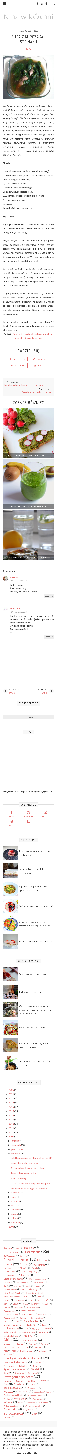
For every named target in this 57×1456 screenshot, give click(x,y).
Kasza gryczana (33, 1307)
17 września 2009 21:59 (19, 612)
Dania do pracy (29, 1271)
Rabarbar (23, 1366)
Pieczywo (38, 1347)
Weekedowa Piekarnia (42, 1392)
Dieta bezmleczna (13, 1278)
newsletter (11, 826)
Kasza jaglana (10, 1311)
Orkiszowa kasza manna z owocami (36, 906)
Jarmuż (7, 1304)
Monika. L (16, 608)
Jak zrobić (42, 1300)
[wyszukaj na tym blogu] (53, 3)
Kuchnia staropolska (13, 1325)
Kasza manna (28, 1314)
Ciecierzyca (39, 1264)
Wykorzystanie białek (12, 1406)
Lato (44, 1325)
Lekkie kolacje (37, 334)
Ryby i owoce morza (14, 1369)
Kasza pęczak (9, 1318)
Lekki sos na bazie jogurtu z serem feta (30, 1188)
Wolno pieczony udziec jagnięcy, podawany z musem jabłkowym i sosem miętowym (35, 1010)
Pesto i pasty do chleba (16, 1347)
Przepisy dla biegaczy (15, 1362)
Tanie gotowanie (13, 1387)
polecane (43, 1351)
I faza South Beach (21, 334)
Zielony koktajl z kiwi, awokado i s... (28, 506)
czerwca (15, 1201)
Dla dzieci (8, 1282)
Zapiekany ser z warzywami (32, 1027)
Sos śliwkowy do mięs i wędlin (34, 974)
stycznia (15, 1222)
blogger (45, 817)
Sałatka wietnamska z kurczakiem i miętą (31, 1157)
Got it (38, 1452)
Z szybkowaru (28, 1410)
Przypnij (19, 366)
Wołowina (43, 1402)
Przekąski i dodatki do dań (22, 1358)
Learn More (24, 1452)
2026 (11, 1089)
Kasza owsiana (43, 1314)
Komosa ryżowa (37, 1318)
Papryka (32, 1343)
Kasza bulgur (19, 1307)
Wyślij (41, 366)
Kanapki (45, 1304)
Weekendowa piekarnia (36, 1395)
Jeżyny (16, 1304)
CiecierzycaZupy (10, 1268)
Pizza (6, 1351)
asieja (14, 577)
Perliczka (44, 1344)
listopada (16, 1145)
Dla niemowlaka (22, 1282)
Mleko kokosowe (28, 1332)
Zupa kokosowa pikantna (23, 1173)
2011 (11, 1128)
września (16, 1153)
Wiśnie (20, 1402)
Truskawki (32, 1388)
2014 (11, 1115)
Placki (14, 1351)
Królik (17, 1321)
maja (14, 1205)
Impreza (27, 1296)
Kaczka (25, 1304)
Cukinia (34, 1268)
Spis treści (33, 1373)
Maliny (48, 1329)
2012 (11, 1123)
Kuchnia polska (31, 1321)
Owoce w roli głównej (13, 1343)
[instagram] (41, 3)
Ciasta (8, 1264)
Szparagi (7, 1381)
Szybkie (31, 1381)
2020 (11, 1098)
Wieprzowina (38, 1399)
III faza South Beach (11, 1297)
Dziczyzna (17, 1286)
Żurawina (7, 1417)
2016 (11, 1106)
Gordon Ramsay (10, 1289)
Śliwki (6, 1384)
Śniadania (19, 1384)
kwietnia (15, 1209)
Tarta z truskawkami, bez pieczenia (36, 941)
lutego (14, 1218)
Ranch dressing (18, 1178)
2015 (11, 1111)
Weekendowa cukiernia (13, 1395)
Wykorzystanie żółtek (34, 1406)
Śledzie (43, 1381)
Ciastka (24, 1264)
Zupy (28, 49)
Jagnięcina (19, 1300)
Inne (39, 1297)
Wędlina (7, 1399)
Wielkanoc (20, 1398)
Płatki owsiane (27, 1351)
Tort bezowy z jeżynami (30, 992)
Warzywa (23, 1391)
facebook (11, 817)
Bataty (18, 1248)
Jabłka (6, 1300)
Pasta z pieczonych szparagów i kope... (28, 455)
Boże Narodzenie (16, 1260)
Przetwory (37, 1362)
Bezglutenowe (11, 1252)
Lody (26, 1329)
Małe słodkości (10, 1332)
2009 (11, 1136)
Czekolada (9, 1271)
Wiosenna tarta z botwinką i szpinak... (28, 557)
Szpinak (19, 337)
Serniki (7, 1373)
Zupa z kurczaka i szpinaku (24, 1162)
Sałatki (35, 1369)
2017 (11, 1102)
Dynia (6, 1286)
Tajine (32, 1384)
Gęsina (39, 1286)
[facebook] (36, 3)
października (18, 1149)
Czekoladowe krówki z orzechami (28, 1168)
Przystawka (9, 1366)
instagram (28, 817)
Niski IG (48, 334)
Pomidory (8, 1354)
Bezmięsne (33, 1252)
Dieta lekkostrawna (37, 1279)
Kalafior (34, 1304)
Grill (22, 1289)
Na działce (43, 1332)
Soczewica (19, 1373)
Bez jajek (29, 1247)
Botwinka (23, 1256)
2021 (11, 1094)
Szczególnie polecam (18, 1377)
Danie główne (10, 1275)
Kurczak (31, 1324)
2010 (11, 1132)
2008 (11, 1226)
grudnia (15, 1140)
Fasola (28, 1286)
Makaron (36, 1328)
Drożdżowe (38, 1282)
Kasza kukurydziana (11, 1314)
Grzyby (33, 1289)
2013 (11, 1119)
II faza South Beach (34, 1293)
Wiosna (8, 1402)
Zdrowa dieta (30, 337)
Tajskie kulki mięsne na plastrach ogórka (31, 1183)
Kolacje (22, 1318)
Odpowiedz (49, 596)
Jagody (30, 1300)
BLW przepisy (10, 1256)
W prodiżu (8, 1392)
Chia (46, 1260)
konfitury (7, 1321)
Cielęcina (24, 1268)
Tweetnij (42, 359)
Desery (25, 1275)
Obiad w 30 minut (30, 1340)
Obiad (8, 1340)
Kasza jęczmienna (28, 1311)
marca (14, 1213)
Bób (38, 1260)
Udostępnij (19, 359)
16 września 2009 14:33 (19, 581)
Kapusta (7, 1307)
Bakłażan (8, 1248)
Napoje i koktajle (11, 1336)
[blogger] (45, 3)
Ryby (34, 1366)
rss (28, 826)
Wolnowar (31, 1403)
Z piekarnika (10, 1409)
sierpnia (15, 1192)
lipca (14, 1196)
